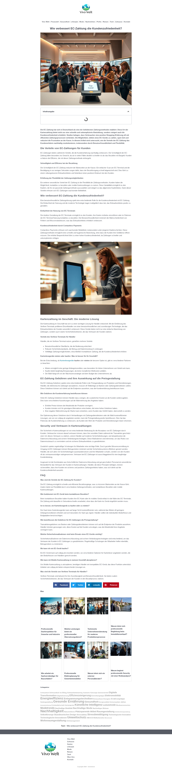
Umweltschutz (76, 717)
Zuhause (118, 22)
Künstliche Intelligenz (88, 704)
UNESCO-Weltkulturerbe (95, 718)
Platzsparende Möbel (85, 711)
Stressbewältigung (97, 714)
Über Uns (71, 757)
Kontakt (127, 22)
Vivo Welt (45, 22)
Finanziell (55, 22)
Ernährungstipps (118, 699)
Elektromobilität (113, 695)
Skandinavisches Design (65, 715)
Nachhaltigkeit (52, 711)
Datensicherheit (103, 693)
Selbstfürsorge (47, 715)
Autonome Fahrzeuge (90, 693)
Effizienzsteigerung (80, 695)
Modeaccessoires (123, 705)
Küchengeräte (69, 705)
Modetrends (47, 708)
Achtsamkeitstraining (74, 693)
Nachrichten (90, 22)
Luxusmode (109, 705)
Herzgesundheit (104, 702)
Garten (70, 744)
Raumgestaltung (106, 711)
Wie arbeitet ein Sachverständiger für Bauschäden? (49, 676)
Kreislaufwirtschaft (57, 705)
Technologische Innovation (120, 715)
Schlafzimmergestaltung (122, 711)
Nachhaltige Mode (82, 708)
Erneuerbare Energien (102, 699)
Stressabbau (82, 715)
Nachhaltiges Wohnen (101, 708)
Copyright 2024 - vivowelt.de (86, 766)
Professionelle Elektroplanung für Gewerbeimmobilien (72, 676)
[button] (128, 111)
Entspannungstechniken (78, 698)
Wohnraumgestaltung (53, 720)
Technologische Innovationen (53, 718)
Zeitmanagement (73, 721)
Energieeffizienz (51, 698)
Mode (81, 22)
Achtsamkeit (44, 693)
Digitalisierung (63, 696)
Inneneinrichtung (45, 705)
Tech (112, 22)
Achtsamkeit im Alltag (58, 693)
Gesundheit (65, 22)
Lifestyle (74, 22)
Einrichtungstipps (97, 696)
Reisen (105, 22)
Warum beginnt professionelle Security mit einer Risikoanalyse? (121, 673)
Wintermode (108, 718)
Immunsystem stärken (118, 702)
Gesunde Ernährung (68, 701)
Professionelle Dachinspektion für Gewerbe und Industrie (50, 631)
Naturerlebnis (69, 712)
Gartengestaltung (46, 702)
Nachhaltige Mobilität (63, 708)
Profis (99, 22)
